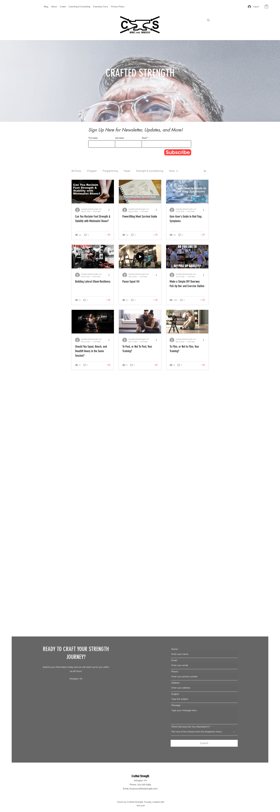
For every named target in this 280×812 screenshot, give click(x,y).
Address (175, 683)
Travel (127, 170)
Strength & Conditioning (149, 170)
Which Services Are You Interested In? (190, 727)
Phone (174, 672)
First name (93, 138)
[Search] (208, 20)
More (172, 170)
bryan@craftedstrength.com (144, 788)
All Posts (76, 170)
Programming (110, 170)
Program (92, 170)
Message (175, 705)
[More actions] (110, 210)
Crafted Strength (140, 776)
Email (144, 138)
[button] (266, 6)
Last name (119, 138)
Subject (175, 694)
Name (174, 649)
